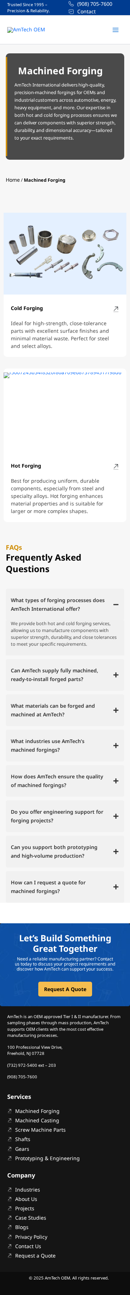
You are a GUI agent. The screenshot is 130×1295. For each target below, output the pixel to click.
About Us (26, 1198)
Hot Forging (26, 465)
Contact (86, 11)
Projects (24, 1208)
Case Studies (30, 1217)
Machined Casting (37, 1120)
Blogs (22, 1227)
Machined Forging (37, 1111)
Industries (27, 1189)
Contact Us (28, 1246)
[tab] (65, 604)
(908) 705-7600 (94, 3)
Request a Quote (35, 1255)
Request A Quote (65, 989)
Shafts (22, 1139)
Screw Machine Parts (40, 1129)
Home (13, 179)
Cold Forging (27, 308)
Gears (22, 1148)
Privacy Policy (31, 1236)
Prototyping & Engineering (47, 1158)
